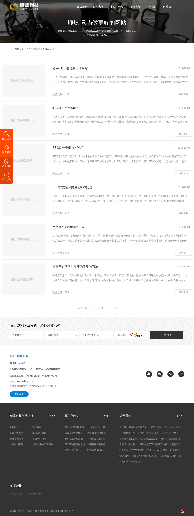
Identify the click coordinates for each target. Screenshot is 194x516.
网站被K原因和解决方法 (68, 227)
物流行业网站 (39, 433)
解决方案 (98, 6)
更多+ (52, 416)
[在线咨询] (149, 374)
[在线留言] (181, 374)
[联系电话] (170, 374)
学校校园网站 (16, 444)
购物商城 (14, 427)
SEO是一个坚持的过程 (67, 147)
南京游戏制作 (35, 494)
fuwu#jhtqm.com (26, 381)
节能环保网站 (39, 438)
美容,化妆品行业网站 (42, 444)
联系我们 (168, 6)
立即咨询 (19, 394)
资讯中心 (37, 48)
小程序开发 (116, 6)
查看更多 (183, 94)
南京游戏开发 (16, 494)
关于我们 (151, 6)
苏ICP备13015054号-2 (61, 511)
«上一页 (83, 307)
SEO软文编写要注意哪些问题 (72, 187)
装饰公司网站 (16, 433)
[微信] (160, 374)
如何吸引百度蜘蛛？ (66, 108)
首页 (67, 6)
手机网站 (36, 427)
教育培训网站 (16, 438)
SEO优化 (49, 48)
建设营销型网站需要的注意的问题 (75, 266)
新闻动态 (134, 6)
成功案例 (82, 6)
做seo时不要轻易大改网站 (70, 68)
